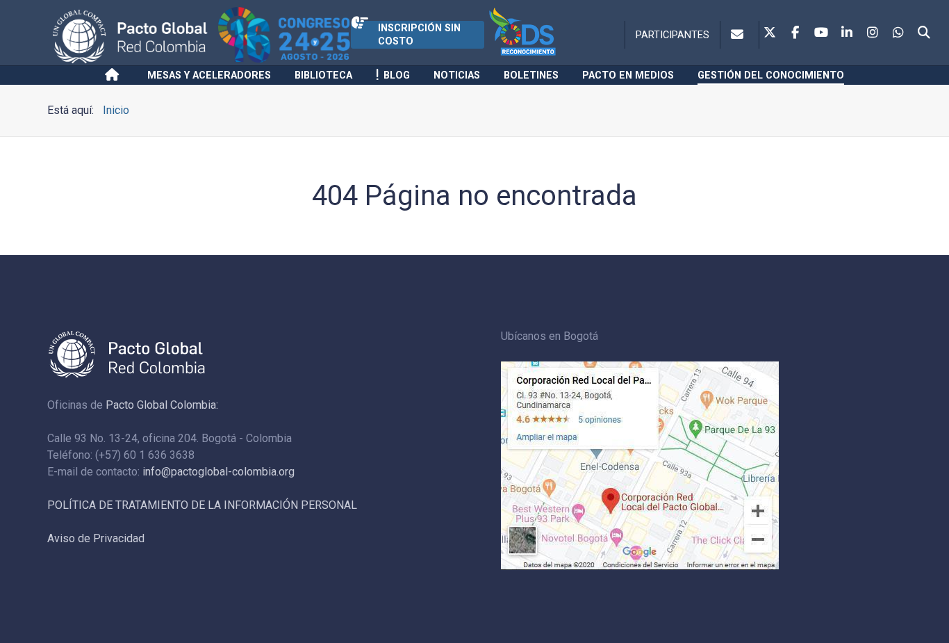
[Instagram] (872, 33)
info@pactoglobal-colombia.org (218, 471)
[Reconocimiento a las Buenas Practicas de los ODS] (536, 36)
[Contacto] (739, 35)
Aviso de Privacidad (96, 538)
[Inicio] (114, 75)
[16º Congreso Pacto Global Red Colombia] (284, 36)
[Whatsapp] (898, 33)
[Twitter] (769, 33)
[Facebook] (795, 33)
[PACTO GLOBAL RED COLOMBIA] (132, 36)
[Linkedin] (846, 33)
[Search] (924, 33)
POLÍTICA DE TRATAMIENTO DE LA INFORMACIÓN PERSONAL (202, 505)
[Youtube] (821, 33)
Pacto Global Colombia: (162, 405)
